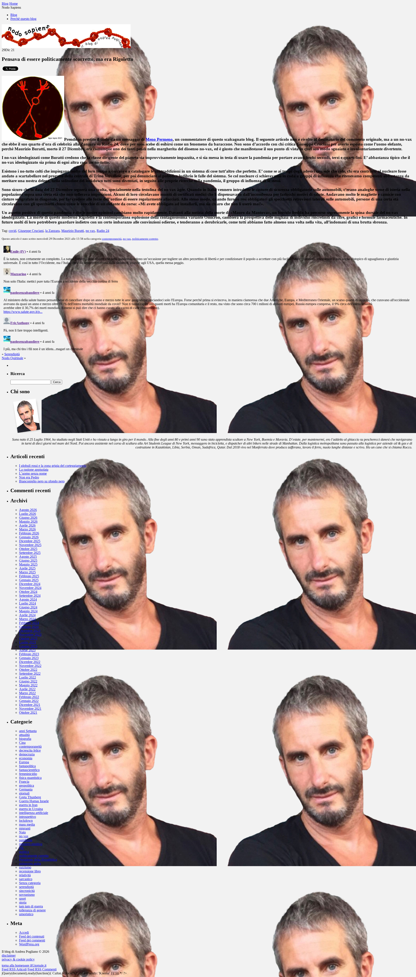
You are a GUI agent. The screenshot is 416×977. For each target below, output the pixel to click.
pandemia (25, 840)
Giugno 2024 (28, 607)
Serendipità (12, 354)
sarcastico (25, 879)
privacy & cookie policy (18, 959)
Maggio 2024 (28, 611)
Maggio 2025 (28, 564)
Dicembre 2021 (29, 705)
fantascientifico (29, 770)
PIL (21, 848)
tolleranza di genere (32, 910)
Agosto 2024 (28, 599)
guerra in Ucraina (31, 809)
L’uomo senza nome (33, 473)
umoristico (26, 914)
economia (25, 758)
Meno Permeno (159, 139)
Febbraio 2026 (29, 533)
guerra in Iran (28, 805)
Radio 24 (103, 231)
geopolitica (26, 785)
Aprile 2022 (27, 689)
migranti (24, 828)
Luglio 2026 (27, 514)
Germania (25, 789)
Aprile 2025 (27, 568)
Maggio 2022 (28, 685)
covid (12, 231)
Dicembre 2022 (29, 662)
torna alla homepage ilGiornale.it (24, 965)
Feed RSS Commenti (42, 969)
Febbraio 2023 (29, 654)
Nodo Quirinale (12, 358)
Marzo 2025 (27, 572)
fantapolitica (27, 766)
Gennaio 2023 (29, 658)
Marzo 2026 (27, 529)
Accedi (24, 932)
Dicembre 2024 (29, 584)
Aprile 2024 (27, 615)
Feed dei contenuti (31, 936)
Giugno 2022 (28, 681)
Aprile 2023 (27, 650)
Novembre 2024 (30, 588)
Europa (24, 762)
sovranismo (27, 894)
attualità (24, 735)
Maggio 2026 (28, 521)
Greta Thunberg (30, 797)
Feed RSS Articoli (14, 969)
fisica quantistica (30, 778)
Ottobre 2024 (28, 592)
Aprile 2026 (27, 525)
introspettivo (27, 816)
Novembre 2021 (30, 708)
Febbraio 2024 (29, 623)
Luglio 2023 (27, 642)
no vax (90, 231)
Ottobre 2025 (28, 549)
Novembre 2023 (30, 634)
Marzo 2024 (27, 619)
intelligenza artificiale (33, 813)
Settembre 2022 (30, 673)
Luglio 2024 (27, 603)
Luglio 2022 (27, 677)
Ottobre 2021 (28, 712)
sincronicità (27, 891)
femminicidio (28, 774)
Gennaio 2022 (29, 701)
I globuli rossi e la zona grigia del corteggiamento (52, 465)
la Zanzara (52, 231)
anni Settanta (28, 731)
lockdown (26, 820)
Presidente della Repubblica (38, 859)
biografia (25, 739)
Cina (22, 742)
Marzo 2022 (27, 693)
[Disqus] (208, 298)
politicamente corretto (145, 238)
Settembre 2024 (30, 595)
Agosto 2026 (28, 510)
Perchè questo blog (23, 19)
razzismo (25, 867)
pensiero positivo (30, 844)
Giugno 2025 (28, 560)
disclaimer (9, 955)
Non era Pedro (29, 477)
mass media (27, 824)
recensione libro (30, 871)
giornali (24, 793)
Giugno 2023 (28, 646)
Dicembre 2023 (29, 630)
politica (24, 852)
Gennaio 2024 (29, 627)
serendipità (26, 887)
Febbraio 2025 (29, 576)
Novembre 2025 (30, 545)
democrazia (27, 754)
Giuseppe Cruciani (31, 231)
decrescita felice (30, 750)
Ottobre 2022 (28, 669)
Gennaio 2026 (29, 537)
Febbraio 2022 (29, 697)
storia (22, 902)
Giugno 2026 (28, 517)
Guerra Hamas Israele (34, 801)
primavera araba (30, 863)
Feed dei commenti (32, 940)
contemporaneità (112, 238)
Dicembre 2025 (29, 541)
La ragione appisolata (33, 469)
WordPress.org (29, 944)
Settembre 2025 (30, 553)
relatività (25, 875)
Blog (13, 15)
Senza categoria (30, 883)
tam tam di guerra (31, 906)
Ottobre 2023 (28, 638)
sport (22, 898)
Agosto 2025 (28, 556)
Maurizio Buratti (72, 231)
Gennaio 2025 (29, 580)
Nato (22, 832)
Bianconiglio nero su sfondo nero (42, 481)
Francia (24, 781)
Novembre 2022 (30, 666)
